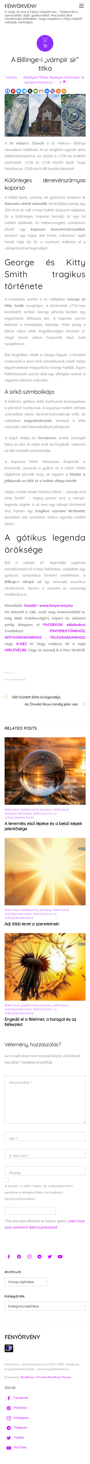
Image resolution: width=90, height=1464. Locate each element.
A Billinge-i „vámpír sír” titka (45, 63)
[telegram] (39, 1256)
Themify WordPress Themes (53, 1377)
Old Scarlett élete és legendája (36, 697)
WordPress (27, 1377)
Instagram (21, 1418)
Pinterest (20, 1408)
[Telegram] (24, 91)
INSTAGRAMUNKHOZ (23, 637)
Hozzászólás (20, 1082)
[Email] (35, 91)
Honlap (15, 1173)
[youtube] (60, 1256)
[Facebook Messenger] (18, 91)
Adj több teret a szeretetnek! (32, 923)
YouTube (19, 1447)
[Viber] (52, 91)
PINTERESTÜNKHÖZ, (68, 631)
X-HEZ (21, 644)
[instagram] (29, 1256)
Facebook (20, 1398)
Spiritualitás (42, 813)
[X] (30, 91)
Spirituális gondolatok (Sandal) (28, 809)
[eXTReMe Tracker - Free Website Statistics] (9, 1351)
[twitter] (50, 1256)
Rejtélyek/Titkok (35, 77)
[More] (64, 91)
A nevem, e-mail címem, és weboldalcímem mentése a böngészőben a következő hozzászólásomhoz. (39, 1192)
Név (13, 1139)
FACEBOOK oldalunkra (64, 624)
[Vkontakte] (47, 91)
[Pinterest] (13, 91)
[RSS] (58, 91)
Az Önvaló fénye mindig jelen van (51, 704)
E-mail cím (19, 1156)
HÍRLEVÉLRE (15, 650)
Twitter (18, 1437)
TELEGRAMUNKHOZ (67, 637)
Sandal (12, 77)
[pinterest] (19, 1256)
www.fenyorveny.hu (56, 605)
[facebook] (9, 1256)
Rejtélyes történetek (64, 77)
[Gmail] (41, 91)
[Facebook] (7, 91)
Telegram (20, 1427)
